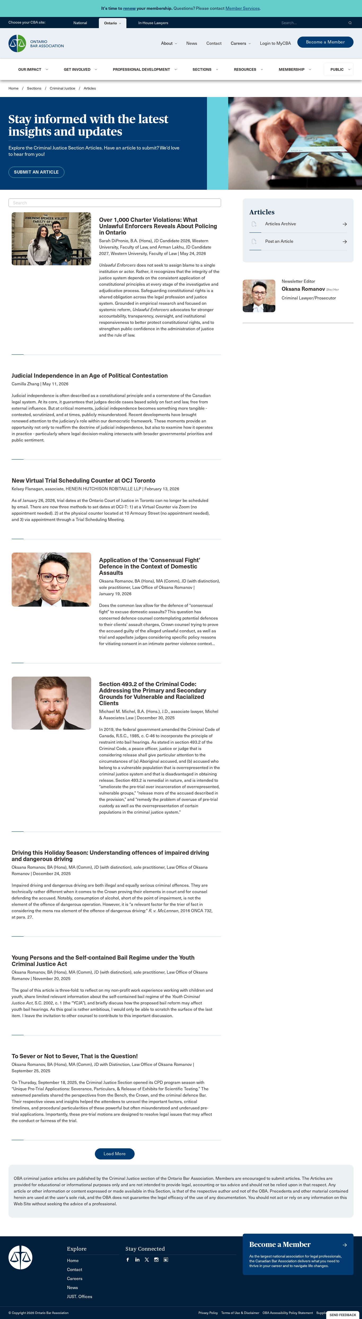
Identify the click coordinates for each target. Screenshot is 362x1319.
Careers (239, 43)
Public (337, 69)
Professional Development (141, 69)
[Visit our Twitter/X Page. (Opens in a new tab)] (149, 1257)
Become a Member (325, 42)
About (167, 43)
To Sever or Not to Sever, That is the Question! (75, 1056)
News (191, 43)
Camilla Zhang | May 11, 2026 (40, 383)
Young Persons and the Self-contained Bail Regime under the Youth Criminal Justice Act (103, 961)
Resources (245, 69)
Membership (291, 69)
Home (13, 88)
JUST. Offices (79, 1296)
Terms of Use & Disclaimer (240, 1313)
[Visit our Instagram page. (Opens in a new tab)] (159, 1257)
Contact (214, 43)
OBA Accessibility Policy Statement (288, 1313)
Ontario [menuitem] (111, 23)
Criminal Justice (63, 88)
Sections (202, 69)
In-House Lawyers (153, 23)
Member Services (243, 8)
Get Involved (77, 69)
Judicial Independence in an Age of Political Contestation (90, 375)
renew (129, 8)
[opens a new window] (51, 238)
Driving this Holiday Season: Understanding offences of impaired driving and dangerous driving (110, 856)
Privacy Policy (208, 1313)
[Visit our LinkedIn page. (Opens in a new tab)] (140, 1257)
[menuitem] (34, 69)
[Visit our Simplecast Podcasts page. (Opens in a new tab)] (166, 1257)
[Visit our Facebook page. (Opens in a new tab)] (130, 1257)
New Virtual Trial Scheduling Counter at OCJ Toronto (83, 480)
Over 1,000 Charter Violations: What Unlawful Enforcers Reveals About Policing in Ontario (158, 226)
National (80, 23)
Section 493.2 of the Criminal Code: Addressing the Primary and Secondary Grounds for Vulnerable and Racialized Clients (152, 693)
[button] (350, 22)
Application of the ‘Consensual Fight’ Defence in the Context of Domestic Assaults (149, 566)
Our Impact (29, 69)
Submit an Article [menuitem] (36, 172)
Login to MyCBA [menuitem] (275, 43)
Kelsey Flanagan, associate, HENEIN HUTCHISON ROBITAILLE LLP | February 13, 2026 (95, 488)
